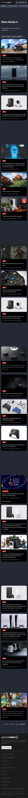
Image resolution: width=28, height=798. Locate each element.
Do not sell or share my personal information (12, 788)
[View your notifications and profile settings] (22, 2)
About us (3, 774)
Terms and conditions (7, 754)
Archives (22, 724)
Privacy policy (4, 761)
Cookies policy (5, 764)
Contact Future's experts (8, 757)
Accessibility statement (7, 767)
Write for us (4, 785)
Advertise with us (5, 778)
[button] (25, 2)
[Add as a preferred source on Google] (6, 747)
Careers (3, 771)
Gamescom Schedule (13, 5)
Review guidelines (6, 781)
